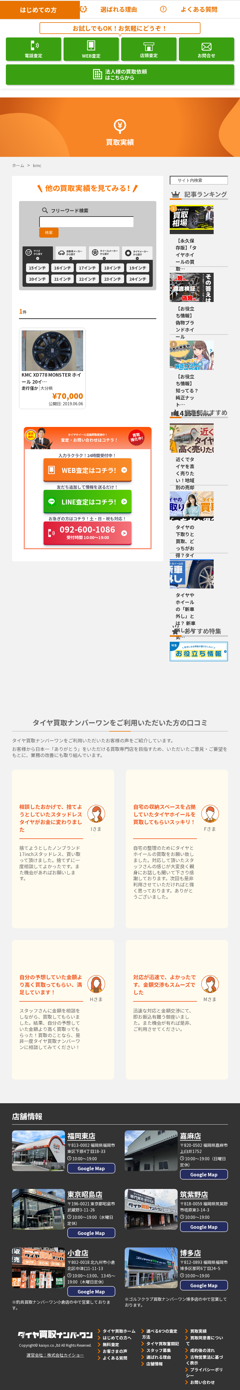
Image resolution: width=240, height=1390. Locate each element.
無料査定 (111, 1344)
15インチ (37, 268)
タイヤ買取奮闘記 (162, 1343)
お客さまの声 (115, 1351)
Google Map (91, 1168)
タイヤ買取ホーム (119, 1331)
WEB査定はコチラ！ (89, 470)
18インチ (112, 268)
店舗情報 (154, 1364)
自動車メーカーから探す (71, 253)
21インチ (62, 279)
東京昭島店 (84, 1194)
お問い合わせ (202, 1382)
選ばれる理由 (118, 9)
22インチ (87, 279)
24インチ (137, 279)
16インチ (62, 268)
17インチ (87, 268)
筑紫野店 (194, 1194)
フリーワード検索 (69, 210)
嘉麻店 (190, 1135)
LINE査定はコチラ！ (89, 501)
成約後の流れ (202, 1350)
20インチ (37, 279)
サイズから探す (38, 253)
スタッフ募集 (158, 1350)
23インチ (112, 279)
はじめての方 (38, 9)
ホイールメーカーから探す (104, 253)
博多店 (190, 1252)
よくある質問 (199, 9)
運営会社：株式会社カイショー (55, 1355)
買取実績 (198, 1331)
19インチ (137, 268)
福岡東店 (81, 1135)
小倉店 (77, 1252)
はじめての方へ (117, 1338)
